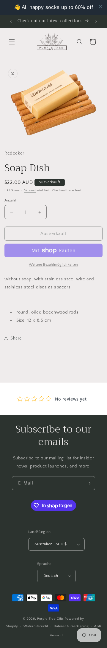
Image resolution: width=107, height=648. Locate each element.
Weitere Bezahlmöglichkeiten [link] (53, 265)
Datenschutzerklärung (71, 626)
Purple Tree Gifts (50, 619)
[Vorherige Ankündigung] (11, 21)
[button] (11, 41)
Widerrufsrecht (35, 626)
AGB (97, 626)
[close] (100, 6)
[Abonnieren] (88, 483)
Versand (30, 190)
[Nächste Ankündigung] (96, 21)
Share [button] (16, 338)
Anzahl (10, 200)
